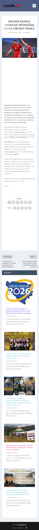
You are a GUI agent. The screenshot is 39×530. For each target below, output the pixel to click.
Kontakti (20, 528)
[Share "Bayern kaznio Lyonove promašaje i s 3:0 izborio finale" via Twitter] (13, 202)
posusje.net (22, 525)
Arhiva (14, 528)
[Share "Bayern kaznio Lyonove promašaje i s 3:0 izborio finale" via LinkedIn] (22, 202)
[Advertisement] (19, 81)
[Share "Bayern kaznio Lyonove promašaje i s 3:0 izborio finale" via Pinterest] (17, 202)
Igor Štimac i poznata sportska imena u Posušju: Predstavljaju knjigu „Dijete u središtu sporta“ (19, 401)
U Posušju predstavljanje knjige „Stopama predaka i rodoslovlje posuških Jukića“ (18, 492)
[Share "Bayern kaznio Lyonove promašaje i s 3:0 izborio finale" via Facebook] (9, 202)
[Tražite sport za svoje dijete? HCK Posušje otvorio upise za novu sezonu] (19, 341)
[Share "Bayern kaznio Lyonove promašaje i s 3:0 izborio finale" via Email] (26, 202)
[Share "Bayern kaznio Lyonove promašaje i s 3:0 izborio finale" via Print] (30, 202)
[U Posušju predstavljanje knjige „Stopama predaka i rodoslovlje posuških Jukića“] (19, 477)
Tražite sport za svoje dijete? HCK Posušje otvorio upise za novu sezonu (19, 356)
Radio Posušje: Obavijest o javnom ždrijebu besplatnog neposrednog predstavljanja (18, 311)
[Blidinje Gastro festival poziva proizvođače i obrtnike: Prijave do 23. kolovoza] (19, 433)
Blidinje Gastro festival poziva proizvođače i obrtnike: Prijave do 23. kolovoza (19, 447)
